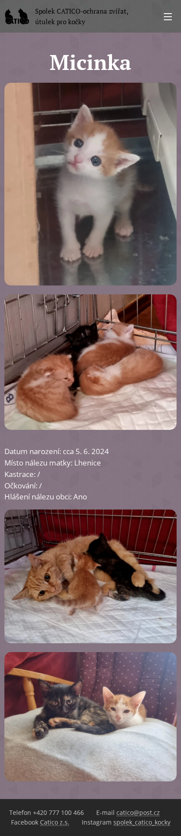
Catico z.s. (54, 822)
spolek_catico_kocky (141, 822)
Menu (168, 16)
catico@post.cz (138, 812)
